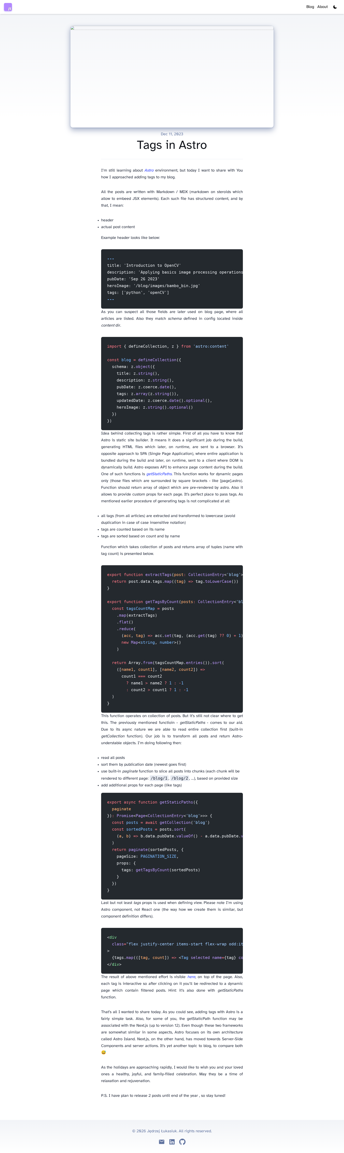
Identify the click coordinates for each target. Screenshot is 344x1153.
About (322, 7)
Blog (310, 7)
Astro (148, 170)
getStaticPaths (159, 474)
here (191, 977)
